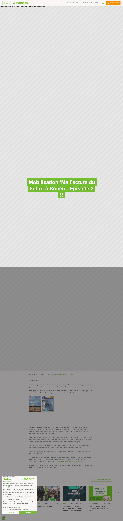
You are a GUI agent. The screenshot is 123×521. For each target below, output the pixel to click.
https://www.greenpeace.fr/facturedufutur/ (69, 461)
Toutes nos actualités (100, 479)
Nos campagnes (87, 3)
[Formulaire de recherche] (103, 3)
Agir (96, 3)
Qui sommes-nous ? (73, 3)
